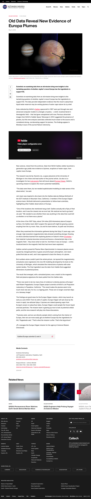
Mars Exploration (35, 486)
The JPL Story (5, 430)
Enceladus (67, 236)
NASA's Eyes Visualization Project (70, 486)
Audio (48, 426)
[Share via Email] (10, 97)
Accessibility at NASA (52, 459)
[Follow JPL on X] (74, 431)
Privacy (14, 496)
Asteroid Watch (50, 446)
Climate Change (35, 455)
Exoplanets (34, 457)
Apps (47, 430)
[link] (45, 54)
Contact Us (49, 461)
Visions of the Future (52, 432)
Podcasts (48, 428)
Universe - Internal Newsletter (51, 453)
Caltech (8, 496)
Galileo (37, 109)
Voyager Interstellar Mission (68, 488)
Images (48, 421)
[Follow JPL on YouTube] (80, 431)
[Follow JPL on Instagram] (77, 431)
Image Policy (21, 496)
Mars (32, 451)
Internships (4, 428)
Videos (48, 423)
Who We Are (4, 421)
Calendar (3, 451)
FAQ (27, 496)
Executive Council (6, 439)
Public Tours (19, 446)
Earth (32, 423)
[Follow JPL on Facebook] (70, 431)
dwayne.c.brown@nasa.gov (24, 367)
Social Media (49, 456)
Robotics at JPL (50, 437)
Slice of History (50, 435)
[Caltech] (73, 438)
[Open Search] (88, 7)
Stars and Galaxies (36, 428)
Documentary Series (6, 435)
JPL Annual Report (6, 437)
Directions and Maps (21, 451)
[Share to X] (10, 90)
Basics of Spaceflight (7, 484)
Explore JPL (4, 453)
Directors (3, 423)
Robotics (33, 462)
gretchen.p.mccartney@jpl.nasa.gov (27, 359)
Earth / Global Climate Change (9, 488)
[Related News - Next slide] (79, 392)
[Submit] (71, 422)
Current (18, 421)
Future (18, 426)
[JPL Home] (16, 6)
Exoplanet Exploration (37, 484)
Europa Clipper (60, 181)
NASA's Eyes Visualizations (50, 449)
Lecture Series (5, 446)
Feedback (33, 496)
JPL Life (33, 446)
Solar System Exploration (38, 488)
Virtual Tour (19, 448)
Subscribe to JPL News (36, 433)
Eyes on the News (36, 430)
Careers (3, 426)
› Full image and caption (19, 78)
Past (17, 423)
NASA (2, 496)
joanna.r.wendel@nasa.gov (42, 367)
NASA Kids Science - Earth (8, 486)
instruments (34, 181)
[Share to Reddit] (10, 93)
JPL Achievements (6, 432)
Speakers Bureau (5, 448)
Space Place (64, 484)
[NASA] (5, 6)
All (17, 428)
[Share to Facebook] (10, 87)
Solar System (34, 426)
